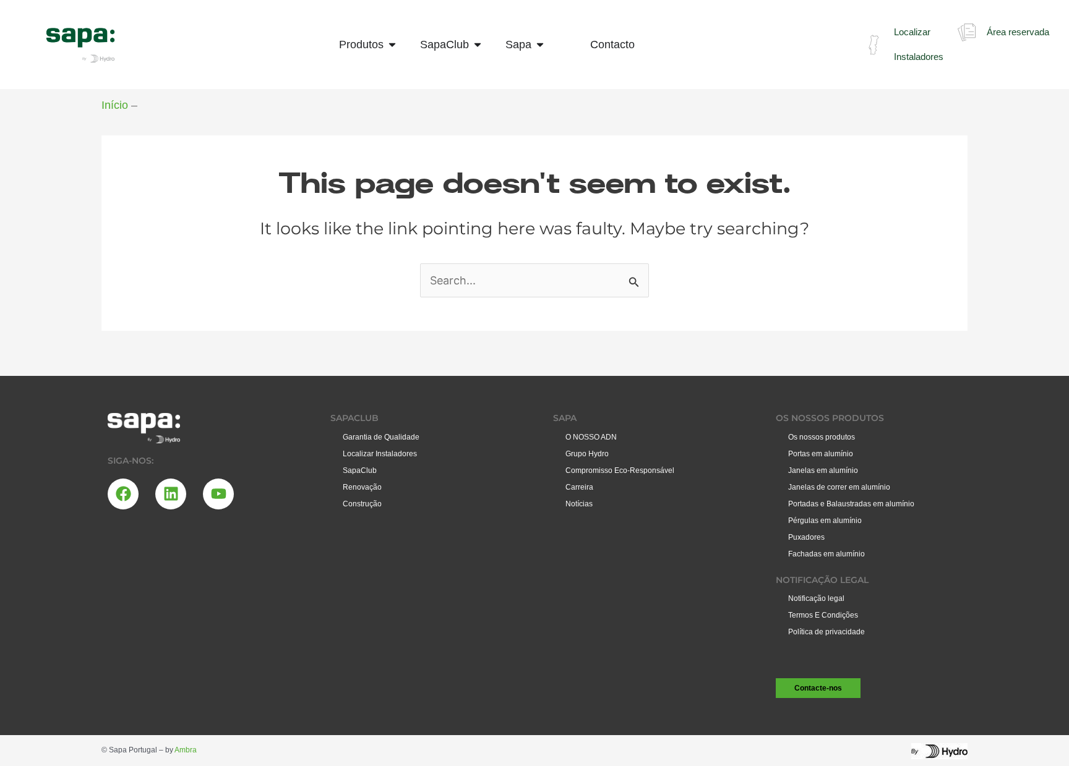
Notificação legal (816, 598)
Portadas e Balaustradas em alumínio (851, 504)
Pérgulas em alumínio (825, 520)
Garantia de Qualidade (381, 437)
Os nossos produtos (821, 437)
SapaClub (360, 470)
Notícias (579, 504)
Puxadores (806, 537)
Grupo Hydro (587, 453)
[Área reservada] (966, 32)
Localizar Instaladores (380, 453)
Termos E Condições (823, 615)
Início (114, 105)
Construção (362, 504)
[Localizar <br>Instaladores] (874, 45)
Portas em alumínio (820, 453)
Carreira (579, 487)
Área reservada (1018, 32)
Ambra (185, 750)
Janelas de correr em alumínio (839, 487)
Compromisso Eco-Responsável (619, 470)
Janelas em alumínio (823, 470)
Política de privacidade (826, 632)
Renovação (362, 487)
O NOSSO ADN (591, 437)
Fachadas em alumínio (826, 554)
